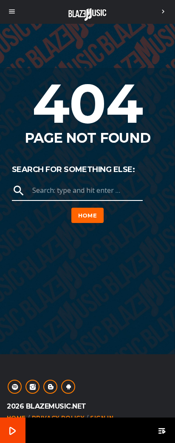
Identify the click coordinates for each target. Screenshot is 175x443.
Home (87, 215)
